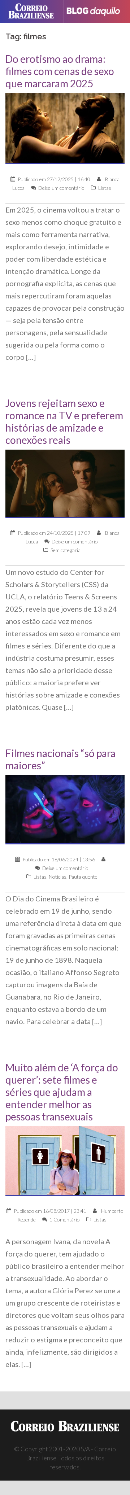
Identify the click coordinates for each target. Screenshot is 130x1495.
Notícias (57, 877)
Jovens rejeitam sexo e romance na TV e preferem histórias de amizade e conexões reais (64, 421)
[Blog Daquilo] (96, 11)
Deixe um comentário (61, 188)
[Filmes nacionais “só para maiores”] (65, 809)
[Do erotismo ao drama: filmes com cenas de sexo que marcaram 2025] (65, 128)
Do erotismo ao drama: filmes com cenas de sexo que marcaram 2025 (59, 71)
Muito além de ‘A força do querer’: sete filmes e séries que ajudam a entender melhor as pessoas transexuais (61, 1092)
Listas (104, 188)
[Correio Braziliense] (34, 11)
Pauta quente (83, 877)
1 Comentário (64, 1219)
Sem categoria (66, 550)
